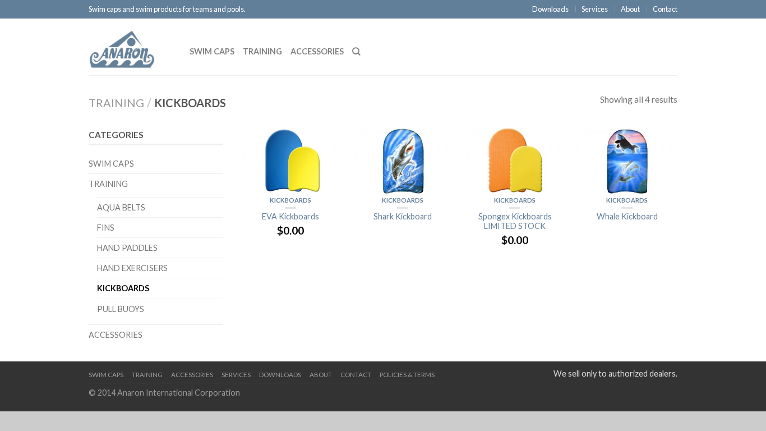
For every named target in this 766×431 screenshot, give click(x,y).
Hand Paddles (127, 248)
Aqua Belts (121, 207)
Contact (665, 8)
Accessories (317, 51)
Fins (105, 227)
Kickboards (290, 200)
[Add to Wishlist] (327, 141)
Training (262, 51)
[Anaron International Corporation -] (131, 46)
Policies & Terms (407, 374)
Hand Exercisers (132, 268)
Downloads (550, 8)
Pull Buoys (120, 309)
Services (595, 8)
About (630, 8)
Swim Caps (212, 51)
